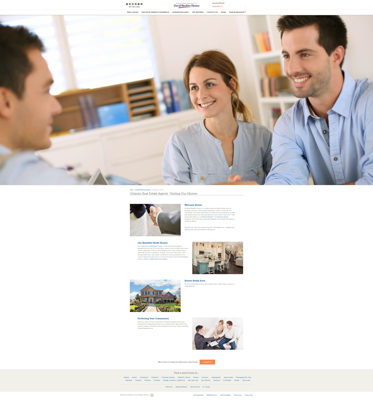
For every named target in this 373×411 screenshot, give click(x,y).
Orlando (138, 380)
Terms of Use (237, 395)
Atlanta (126, 377)
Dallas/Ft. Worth (184, 377)
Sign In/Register (236, 12)
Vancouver (246, 380)
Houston (205, 377)
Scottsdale (227, 380)
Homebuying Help (180, 12)
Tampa (236, 380)
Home (131, 190)
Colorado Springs (168, 377)
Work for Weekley (225, 395)
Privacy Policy (249, 395)
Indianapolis (216, 377)
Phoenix (148, 380)
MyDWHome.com (212, 395)
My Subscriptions (198, 395)
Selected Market (218, 3)
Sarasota (217, 380)
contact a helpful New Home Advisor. (155, 259)
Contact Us (212, 12)
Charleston (144, 377)
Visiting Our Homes (158, 190)
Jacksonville (228, 377)
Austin (134, 377)
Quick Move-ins (190, 286)
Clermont (169, 387)
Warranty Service (222, 217)
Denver (196, 377)
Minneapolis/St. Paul (243, 377)
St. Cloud (206, 387)
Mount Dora (195, 387)
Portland (157, 380)
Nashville (128, 380)
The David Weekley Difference (155, 12)
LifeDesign (153, 246)
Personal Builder (208, 217)
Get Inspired (197, 12)
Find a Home (132, 12)
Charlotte (154, 377)
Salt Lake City (193, 380)
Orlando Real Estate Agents (143, 190)
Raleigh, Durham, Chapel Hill (174, 380)
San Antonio (205, 380)
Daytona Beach (181, 387)
